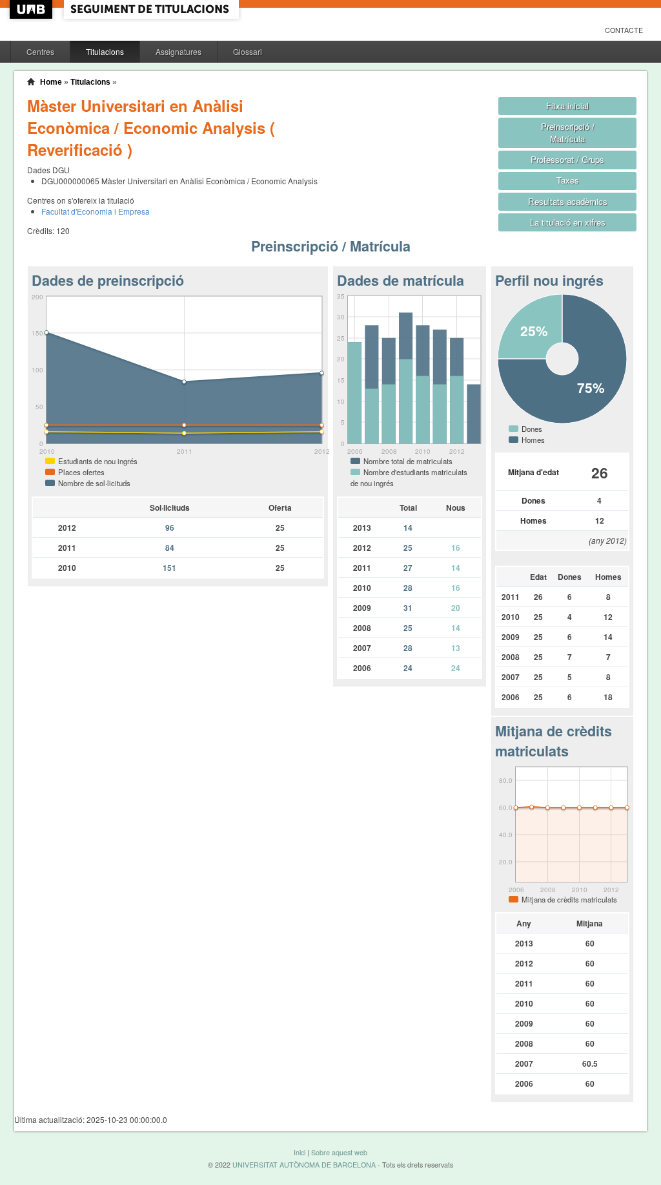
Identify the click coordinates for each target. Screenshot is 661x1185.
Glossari (247, 51)
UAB (32, 9)
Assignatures (178, 51)
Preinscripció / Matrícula (568, 132)
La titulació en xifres (567, 222)
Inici (299, 1152)
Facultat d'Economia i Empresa (95, 211)
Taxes (567, 180)
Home (51, 82)
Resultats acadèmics (567, 201)
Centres (40, 51)
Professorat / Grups (567, 159)
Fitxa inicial (567, 106)
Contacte (624, 30)
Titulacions (105, 51)
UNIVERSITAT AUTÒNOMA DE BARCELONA (304, 1164)
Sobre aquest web (339, 1152)
